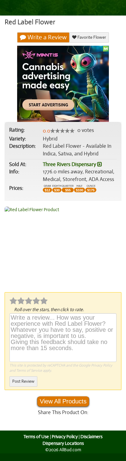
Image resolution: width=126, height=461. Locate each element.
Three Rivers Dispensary (70, 164)
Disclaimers (91, 436)
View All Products (63, 401)
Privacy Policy (101, 365)
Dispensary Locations (63, 443)
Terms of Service (29, 370)
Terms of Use (36, 436)
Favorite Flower (91, 37)
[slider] (62, 130)
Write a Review (46, 37)
